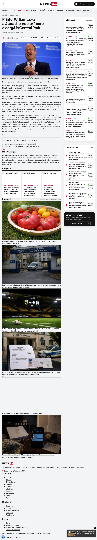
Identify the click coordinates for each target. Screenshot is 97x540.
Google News (71, 223)
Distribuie (56, 38)
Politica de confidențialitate (16, 527)
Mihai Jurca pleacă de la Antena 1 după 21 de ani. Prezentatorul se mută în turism (11, 190)
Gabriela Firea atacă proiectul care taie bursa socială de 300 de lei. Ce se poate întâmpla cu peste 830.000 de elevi (76, 123)
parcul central (14, 146)
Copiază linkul (31, 144)
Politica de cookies (13, 530)
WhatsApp (22, 144)
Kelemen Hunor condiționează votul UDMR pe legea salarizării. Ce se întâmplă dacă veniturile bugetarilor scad (76, 135)
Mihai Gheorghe (9, 152)
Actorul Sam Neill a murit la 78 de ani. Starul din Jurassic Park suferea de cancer (50, 191)
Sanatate (60, 10)
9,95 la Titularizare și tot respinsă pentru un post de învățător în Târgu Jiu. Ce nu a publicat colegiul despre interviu (76, 111)
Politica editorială (12, 510)
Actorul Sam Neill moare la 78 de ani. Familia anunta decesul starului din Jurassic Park (30, 191)
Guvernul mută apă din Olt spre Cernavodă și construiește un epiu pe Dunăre (75, 100)
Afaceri (13, 10)
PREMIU (22, 146)
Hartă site (5, 537)
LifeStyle (51, 10)
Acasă (4, 15)
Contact (9, 523)
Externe (33, 10)
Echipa (8, 508)
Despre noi (10, 506)
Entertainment (23, 10)
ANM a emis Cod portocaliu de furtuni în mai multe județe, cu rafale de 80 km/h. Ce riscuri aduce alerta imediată (75, 64)
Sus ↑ (18, 537)
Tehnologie (70, 10)
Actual (5, 10)
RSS (88, 223)
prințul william (30, 146)
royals (37, 146)
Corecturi (9, 513)
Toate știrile (89, 20)
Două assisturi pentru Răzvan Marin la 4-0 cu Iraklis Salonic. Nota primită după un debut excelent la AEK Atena (75, 29)
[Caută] (3, 4)
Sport (78, 10)
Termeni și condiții (12, 525)
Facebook (13, 144)
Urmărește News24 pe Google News (15, 78)
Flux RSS (12, 537)
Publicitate (10, 515)
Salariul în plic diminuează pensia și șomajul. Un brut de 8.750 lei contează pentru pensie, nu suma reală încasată (76, 76)
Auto (7, 498)
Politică (42, 10)
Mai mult (86, 10)
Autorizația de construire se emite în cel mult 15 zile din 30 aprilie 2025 (75, 54)
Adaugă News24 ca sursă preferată (45, 78)
